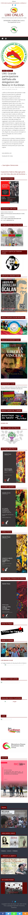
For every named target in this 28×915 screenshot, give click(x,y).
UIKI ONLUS (14, 14)
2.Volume (9, 851)
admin (13, 87)
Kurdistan (19, 87)
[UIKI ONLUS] (2, 38)
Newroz (4, 70)
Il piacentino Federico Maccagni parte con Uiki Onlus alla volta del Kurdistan (14, 173)
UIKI (16, 89)
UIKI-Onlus (10, 70)
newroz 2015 (4, 89)
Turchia (13, 89)
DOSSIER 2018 (4, 423)
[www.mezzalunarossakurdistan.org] (6, 719)
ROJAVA (9, 89)
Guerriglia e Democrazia (9, 165)
